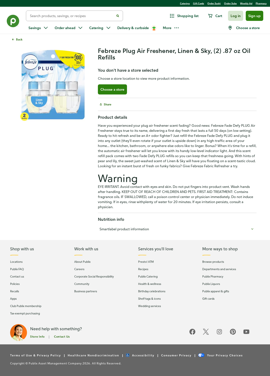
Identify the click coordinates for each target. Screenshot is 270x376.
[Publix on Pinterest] (233, 334)
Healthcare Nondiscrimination (93, 355)
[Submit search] (117, 15)
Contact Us (62, 336)
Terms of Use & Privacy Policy (35, 355)
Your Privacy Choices (224, 355)
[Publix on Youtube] (246, 334)
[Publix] (13, 22)
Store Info (37, 336)
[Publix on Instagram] (219, 334)
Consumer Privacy (176, 355)
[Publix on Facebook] (192, 334)
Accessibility (142, 355)
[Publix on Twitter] (205, 334)
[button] (235, 16)
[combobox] (72, 15)
